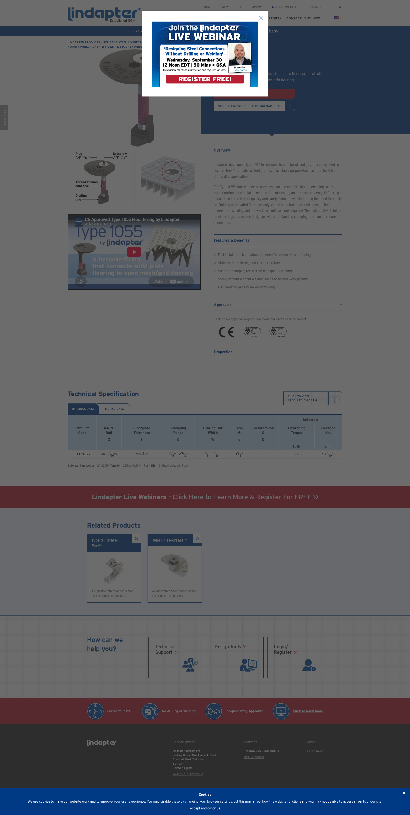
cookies (44, 801)
